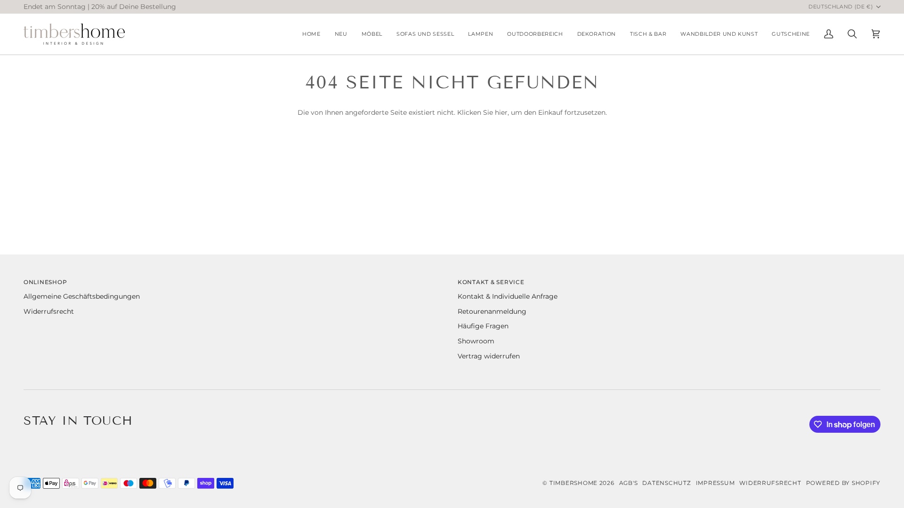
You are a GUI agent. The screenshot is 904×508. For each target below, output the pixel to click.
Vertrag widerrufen (489, 356)
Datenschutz (666, 482)
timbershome (573, 482)
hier (501, 112)
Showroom (476, 341)
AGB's (628, 482)
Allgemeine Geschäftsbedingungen (82, 296)
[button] (372, 34)
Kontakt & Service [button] (491, 282)
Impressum (715, 482)
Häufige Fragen (483, 326)
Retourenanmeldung (492, 311)
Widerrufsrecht (49, 311)
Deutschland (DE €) (840, 6)
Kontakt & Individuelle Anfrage (507, 296)
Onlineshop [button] (45, 282)
